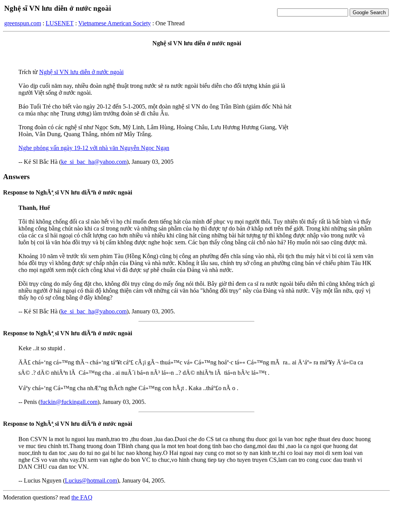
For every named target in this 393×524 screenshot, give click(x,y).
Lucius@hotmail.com (91, 480)
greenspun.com (22, 23)
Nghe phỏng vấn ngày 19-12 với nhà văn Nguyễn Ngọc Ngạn (93, 148)
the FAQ (81, 497)
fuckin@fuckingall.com (68, 402)
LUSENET (60, 23)
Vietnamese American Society (114, 23)
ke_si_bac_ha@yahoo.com (94, 161)
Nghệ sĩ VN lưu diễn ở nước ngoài (81, 72)
